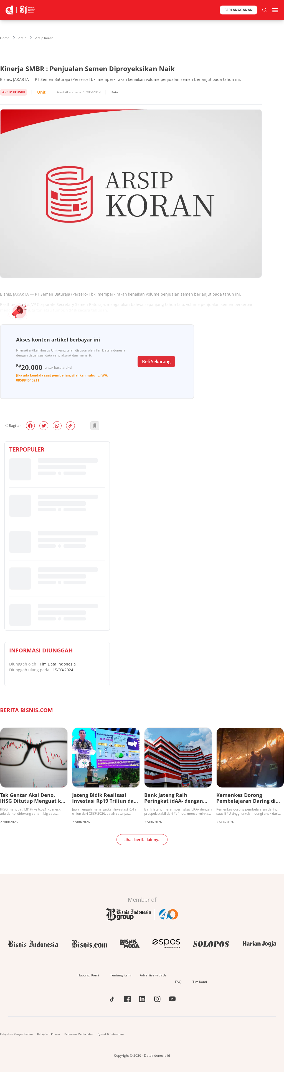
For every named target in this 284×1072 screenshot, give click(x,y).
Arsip (22, 38)
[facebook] (30, 425)
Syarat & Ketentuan (111, 1034)
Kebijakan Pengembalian (16, 1034)
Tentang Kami (120, 975)
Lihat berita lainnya (142, 839)
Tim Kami (199, 981)
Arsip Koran (44, 38)
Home (4, 38)
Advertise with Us (153, 975)
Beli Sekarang (156, 361)
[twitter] (43, 425)
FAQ (178, 981)
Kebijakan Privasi (48, 1034)
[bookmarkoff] (94, 425)
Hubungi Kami (88, 975)
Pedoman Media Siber (78, 1034)
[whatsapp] (57, 425)
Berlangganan (238, 10)
